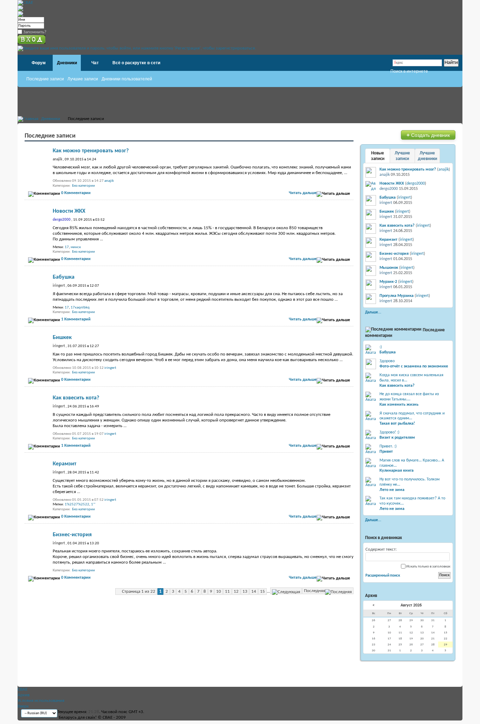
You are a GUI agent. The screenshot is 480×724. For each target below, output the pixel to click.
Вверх (23, 706)
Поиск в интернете (409, 71)
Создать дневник (428, 135)
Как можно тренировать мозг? (91, 151)
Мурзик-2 (388, 282)
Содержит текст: (381, 549)
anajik (109, 181)
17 (67, 247)
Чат (95, 62)
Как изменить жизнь (399, 405)
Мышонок (389, 268)
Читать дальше (303, 193)
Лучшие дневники (427, 156)
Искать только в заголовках (428, 567)
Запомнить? (34, 32)
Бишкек (62, 337)
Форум (39, 62)
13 (244, 591)
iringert (110, 368)
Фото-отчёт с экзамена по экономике (414, 366)
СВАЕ (22, 689)
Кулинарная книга (397, 471)
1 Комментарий (76, 319)
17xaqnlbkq (80, 308)
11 (227, 591)
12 (236, 591)
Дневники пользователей (127, 79)
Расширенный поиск (382, 576)
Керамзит (64, 464)
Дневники (67, 62)
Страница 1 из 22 (138, 591)
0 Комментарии (76, 193)
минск (76, 247)
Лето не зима (392, 490)
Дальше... (373, 312)
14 (253, 591)
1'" (93, 504)
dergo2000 (416, 183)
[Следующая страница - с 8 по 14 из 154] (286, 590)
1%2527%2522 (77, 504)
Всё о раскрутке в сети (136, 62)
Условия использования (41, 700)
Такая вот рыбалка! (397, 423)
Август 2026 (411, 605)
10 (218, 591)
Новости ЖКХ (69, 211)
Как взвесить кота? (76, 398)
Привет (386, 452)
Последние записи (45, 79)
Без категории (83, 186)
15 (262, 591)
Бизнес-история (72, 535)
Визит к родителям (397, 438)
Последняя (314, 591)
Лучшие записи (82, 79)
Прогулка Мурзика (397, 296)
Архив (24, 695)
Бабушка (63, 277)
